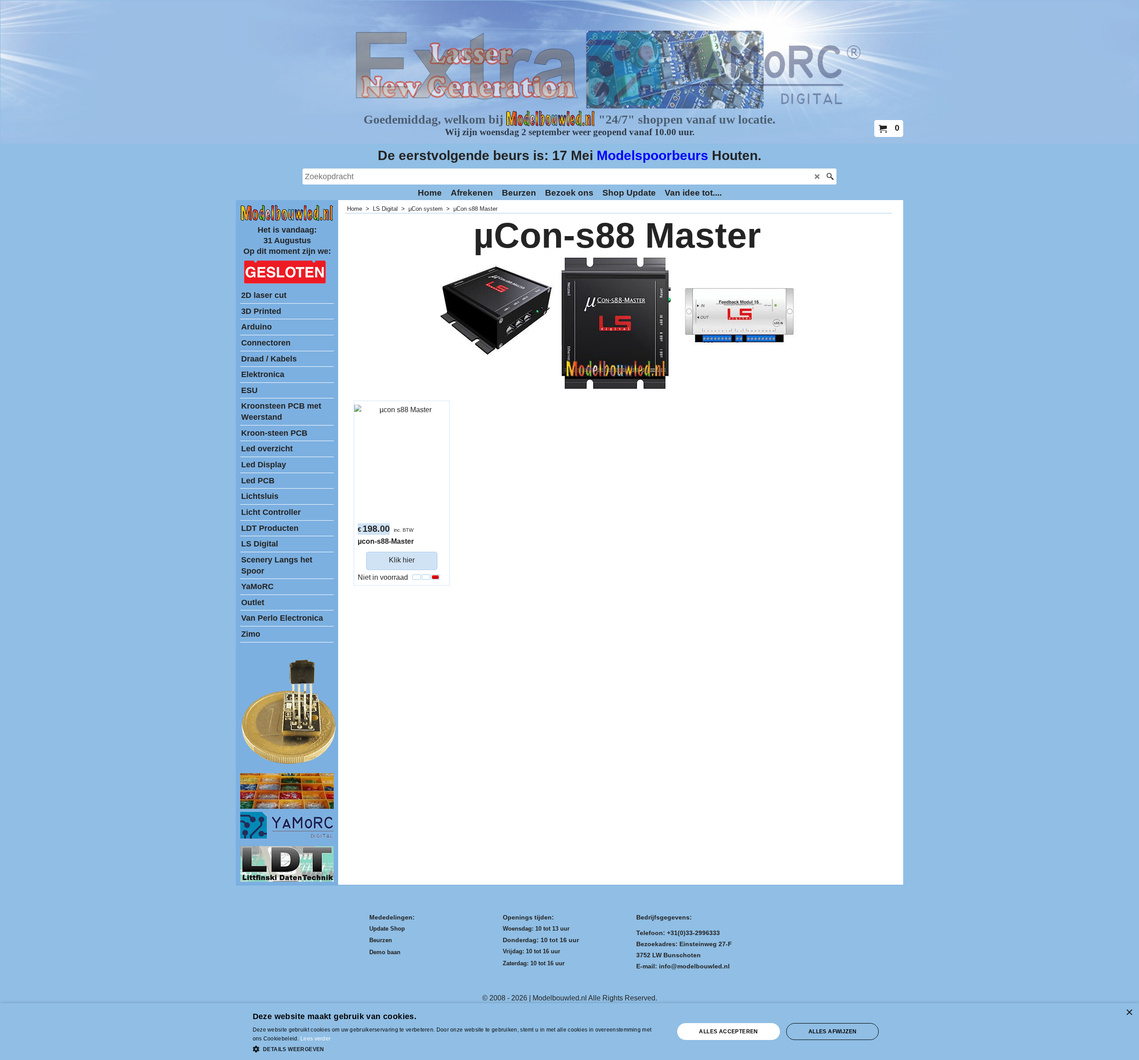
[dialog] (569, 1031)
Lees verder (315, 1039)
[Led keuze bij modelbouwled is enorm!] (287, 806)
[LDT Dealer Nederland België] (289, 763)
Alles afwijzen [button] (832, 1031)
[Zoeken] (830, 177)
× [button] (1129, 1012)
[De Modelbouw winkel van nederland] (287, 219)
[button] (457, 1048)
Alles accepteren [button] (728, 1031)
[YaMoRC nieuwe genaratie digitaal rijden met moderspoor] (287, 836)
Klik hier (402, 560)
